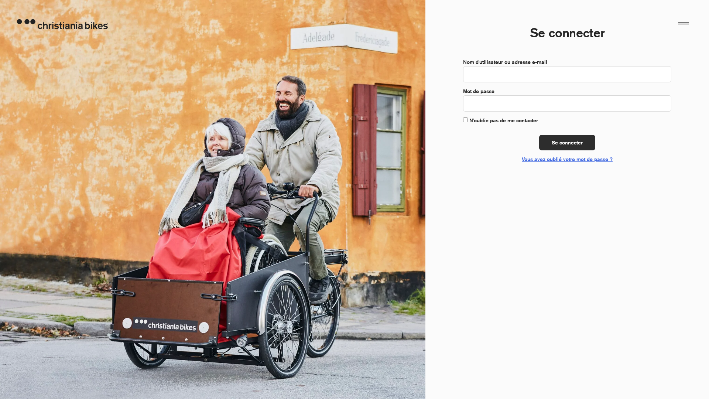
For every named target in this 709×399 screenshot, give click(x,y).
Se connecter (567, 142)
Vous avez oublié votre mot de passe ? (567, 159)
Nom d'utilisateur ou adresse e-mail (505, 62)
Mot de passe (478, 91)
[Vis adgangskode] (661, 103)
